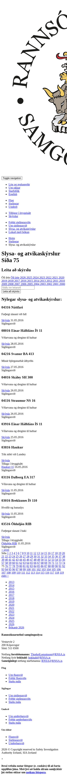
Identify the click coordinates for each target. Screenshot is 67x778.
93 (2, 569)
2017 (17, 280)
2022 (49, 277)
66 (35, 562)
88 (49, 566)
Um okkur (14, 187)
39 (2, 559)
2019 (4, 280)
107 (3, 572)
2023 (42, 277)
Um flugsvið (16, 674)
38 (63, 556)
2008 (11, 284)
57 (2, 562)
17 (52, 553)
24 (13, 556)
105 (53, 569)
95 (10, 569)
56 (63, 559)
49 (38, 559)
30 (35, 556)
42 (13, 559)
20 (63, 553)
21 (2, 556)
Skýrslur (13, 216)
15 (45, 553)
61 (17, 562)
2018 (11, 280)
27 (24, 556)
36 (56, 556)
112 (28, 572)
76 (6, 566)
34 (49, 556)
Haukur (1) (7, 466)
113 (33, 572)
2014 (37, 280)
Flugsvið (13, 736)
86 (42, 566)
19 (59, 553)
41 (10, 559)
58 (6, 562)
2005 (30, 284)
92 (63, 566)
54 (56, 559)
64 (27, 562)
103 (43, 569)
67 (38, 562)
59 (10, 562)
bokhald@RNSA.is (39, 657)
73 (60, 562)
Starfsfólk (14, 190)
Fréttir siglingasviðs (20, 222)
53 (52, 559)
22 (6, 556)
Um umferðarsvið (18, 716)
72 (56, 562)
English (13, 194)
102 (38, 569)
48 (35, 559)
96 (13, 569)
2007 (17, 284)
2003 (43, 284)
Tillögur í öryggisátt (20, 212)
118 (57, 572)
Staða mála (15, 681)
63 (24, 562)
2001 (56, 284)
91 (60, 566)
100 (28, 569)
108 (8, 572)
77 (10, 566)
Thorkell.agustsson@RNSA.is (48, 654)
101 (33, 569)
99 (24, 569)
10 (27, 553)
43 (17, 559)
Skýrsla (5, 320)
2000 (62, 284)
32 (42, 556)
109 (13, 572)
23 (10, 556)
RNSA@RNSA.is (51, 660)
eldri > (5, 575)
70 (49, 562)
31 (38, 556)
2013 (43, 280)
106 (58, 569)
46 (27, 559)
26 (20, 556)
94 (6, 569)
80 (20, 566)
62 (20, 562)
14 (42, 553)
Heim (12, 238)
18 (56, 553)
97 (17, 569)
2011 (56, 280)
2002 (49, 284)
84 (35, 566)
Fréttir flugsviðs (17, 678)
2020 (61, 277)
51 (45, 559)
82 (27, 566)
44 (20, 559)
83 (31, 566)
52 (49, 559)
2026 (23, 277)
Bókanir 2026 (16, 627)
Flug (11, 200)
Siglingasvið (16, 740)
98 (20, 569)
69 (45, 562)
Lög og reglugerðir (19, 184)
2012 (49, 280)
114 (38, 572)
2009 (4, 284)
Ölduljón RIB (9, 543)
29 (31, 556)
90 (56, 566)
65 (31, 562)
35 (52, 556)
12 (34, 553)
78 (13, 566)
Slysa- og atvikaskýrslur (22, 228)
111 (23, 572)
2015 (30, 280)
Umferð (13, 206)
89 (52, 566)
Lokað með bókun (19, 232)
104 (48, 569)
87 (45, 566)
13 (38, 553)
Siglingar (14, 203)
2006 (24, 284)
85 (38, 566)
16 (49, 553)
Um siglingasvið (18, 225)
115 (42, 572)
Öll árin (5, 277)
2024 (36, 277)
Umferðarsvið (16, 743)
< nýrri (5, 549)
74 (63, 562)
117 (52, 572)
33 (45, 556)
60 (13, 562)
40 (6, 559)
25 (17, 556)
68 (42, 562)
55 (60, 559)
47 (31, 559)
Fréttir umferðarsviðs (20, 719)
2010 (62, 280)
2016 (24, 280)
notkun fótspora (36, 772)
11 (31, 553)
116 (47, 572)
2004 (37, 284)
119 (62, 572)
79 (17, 566)
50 (42, 559)
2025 (29, 277)
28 (27, 556)
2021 (55, 277)
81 (24, 566)
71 (52, 562)
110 (18, 572)
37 (60, 556)
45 (24, 559)
